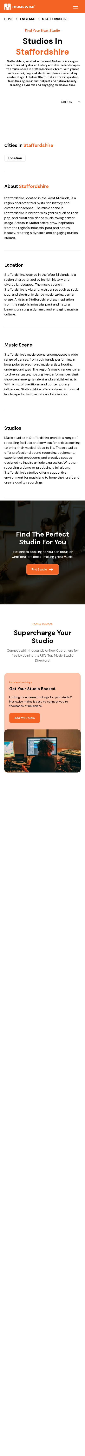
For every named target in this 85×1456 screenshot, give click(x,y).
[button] (75, 6)
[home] (19, 6)
